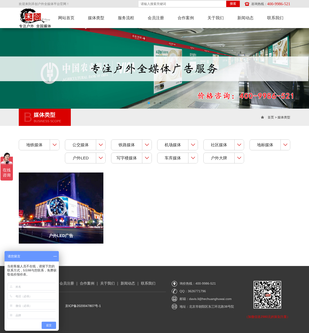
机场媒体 (173, 145)
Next (291, 65)
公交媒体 (80, 145)
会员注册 (66, 283)
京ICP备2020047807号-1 (83, 306)
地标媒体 (265, 145)
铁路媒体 (127, 145)
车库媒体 (173, 158)
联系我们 (148, 283)
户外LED (81, 158)
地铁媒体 (34, 145)
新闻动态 (128, 283)
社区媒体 (219, 145)
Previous (18, 65)
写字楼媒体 (126, 158)
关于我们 (107, 283)
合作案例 (87, 283)
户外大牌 (219, 158)
